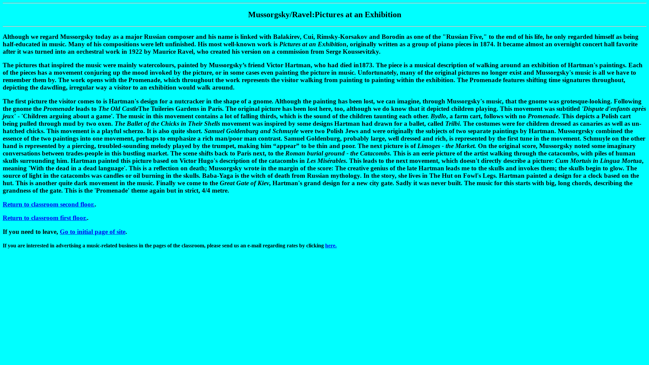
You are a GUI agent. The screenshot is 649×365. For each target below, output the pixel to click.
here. (331, 245)
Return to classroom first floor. (45, 217)
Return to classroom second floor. (49, 204)
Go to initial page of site (92, 231)
